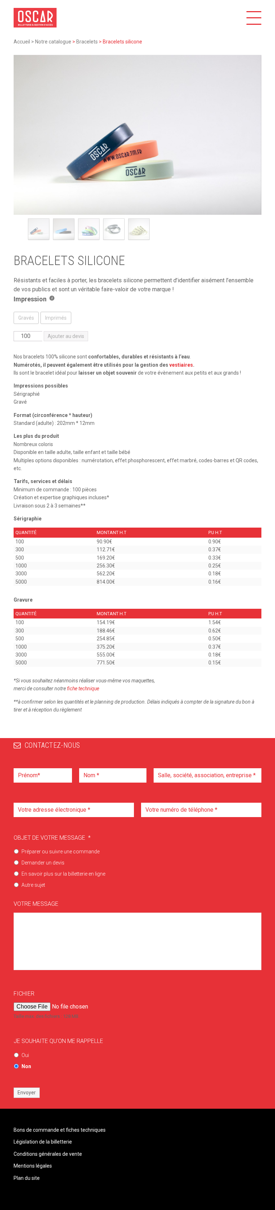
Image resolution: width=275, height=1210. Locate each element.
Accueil (22, 42)
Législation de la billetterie (43, 1142)
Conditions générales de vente (48, 1154)
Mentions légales (33, 1166)
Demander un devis (42, 863)
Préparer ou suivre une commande (60, 851)
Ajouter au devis (66, 336)
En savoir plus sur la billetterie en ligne (63, 874)
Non (26, 1066)
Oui (25, 1055)
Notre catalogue (53, 42)
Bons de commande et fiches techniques (60, 1130)
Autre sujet (33, 885)
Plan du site (27, 1178)
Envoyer (27, 1092)
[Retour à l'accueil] (35, 18)
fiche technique (83, 688)
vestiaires (181, 365)
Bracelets (87, 42)
